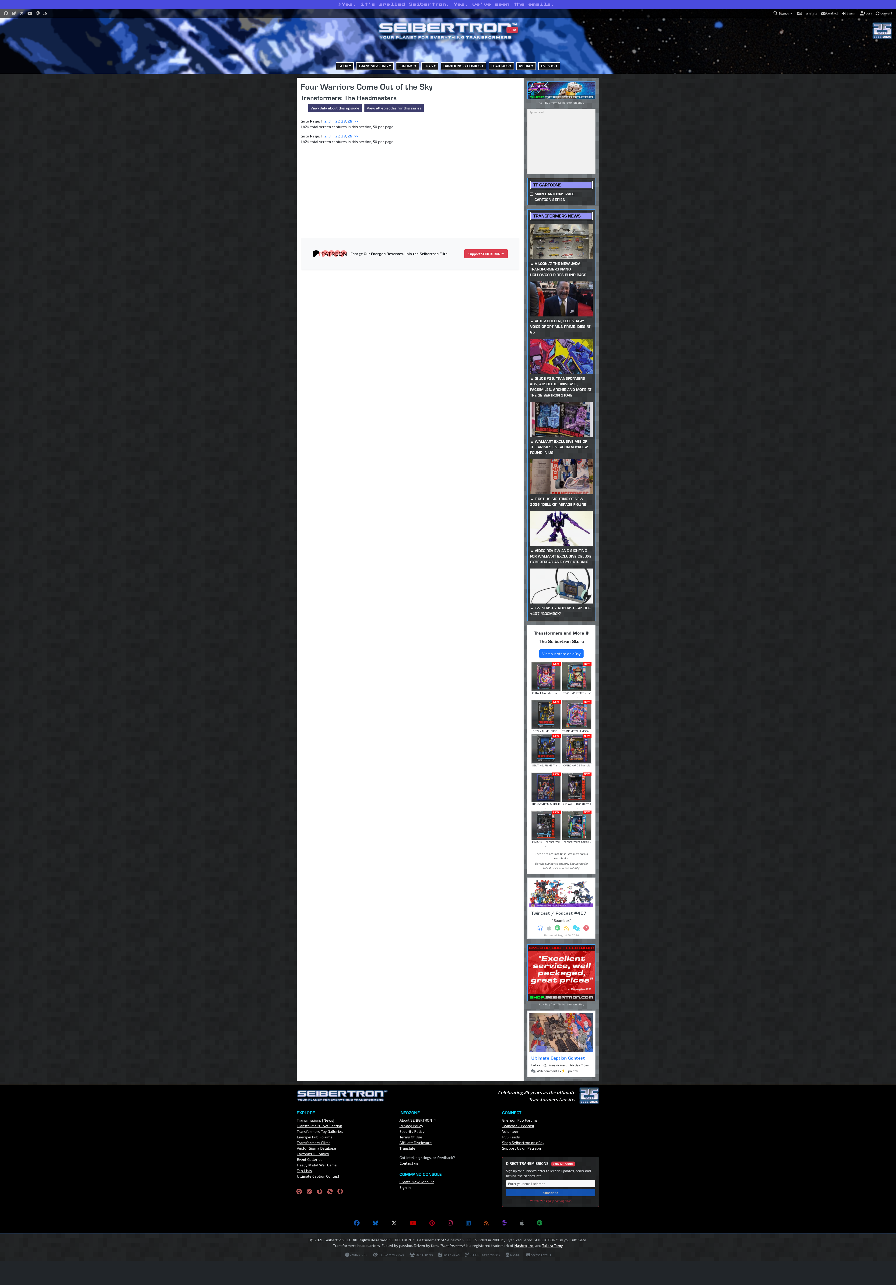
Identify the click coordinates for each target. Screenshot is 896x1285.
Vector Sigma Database (316, 1148)
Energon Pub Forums (314, 1137)
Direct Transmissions (539, 1163)
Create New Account (416, 1182)
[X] (394, 1222)
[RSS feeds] (486, 1222)
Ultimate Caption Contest (558, 1058)
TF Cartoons (547, 185)
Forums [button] (406, 66)
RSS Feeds (511, 1137)
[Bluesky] (375, 1222)
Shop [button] (343, 66)
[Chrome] (299, 1191)
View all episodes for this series (394, 108)
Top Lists (304, 1170)
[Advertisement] (273, 148)
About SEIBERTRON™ (417, 1120)
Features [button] (500, 66)
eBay (581, 102)
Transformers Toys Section (319, 1125)
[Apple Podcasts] (522, 1222)
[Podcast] (504, 1222)
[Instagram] (450, 1222)
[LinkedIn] (468, 1222)
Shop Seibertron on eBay (523, 1142)
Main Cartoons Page (555, 194)
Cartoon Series (550, 199)
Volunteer (510, 1131)
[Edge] (330, 1191)
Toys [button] (428, 66)
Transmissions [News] (315, 1120)
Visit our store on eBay (561, 653)
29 (350, 121)
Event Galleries (309, 1159)
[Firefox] (319, 1191)
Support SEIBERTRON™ (486, 254)
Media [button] (525, 66)
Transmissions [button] (373, 66)
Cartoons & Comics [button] (462, 66)
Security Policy (411, 1131)
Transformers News (557, 216)
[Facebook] (356, 1222)
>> (356, 121)
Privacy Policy (411, 1125)
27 (337, 121)
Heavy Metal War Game (317, 1165)
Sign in (405, 1187)
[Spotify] (539, 1222)
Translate (407, 1148)
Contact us (408, 1163)
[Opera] (340, 1191)
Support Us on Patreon (521, 1148)
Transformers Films (313, 1142)
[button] (783, 13)
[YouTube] (413, 1222)
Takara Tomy (552, 1245)
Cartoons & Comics (313, 1154)
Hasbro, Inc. (524, 1245)
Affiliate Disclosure (415, 1142)
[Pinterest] (432, 1222)
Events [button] (548, 66)
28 (343, 121)
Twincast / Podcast (518, 1125)
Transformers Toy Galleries (320, 1131)
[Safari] (309, 1191)
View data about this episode (335, 108)
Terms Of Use (410, 1137)
